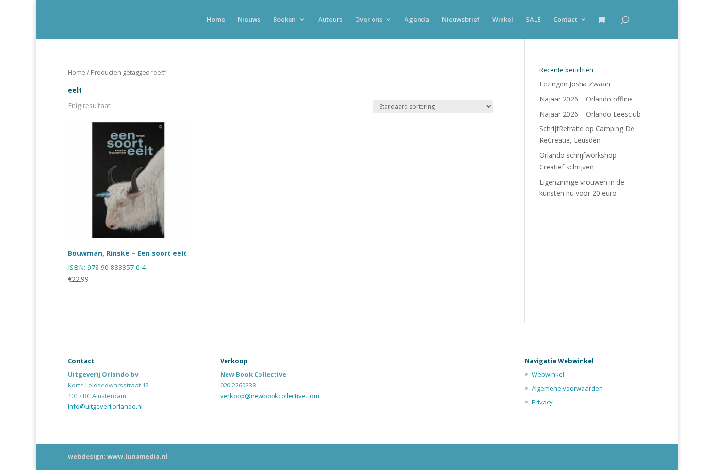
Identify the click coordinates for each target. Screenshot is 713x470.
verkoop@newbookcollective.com (269, 395)
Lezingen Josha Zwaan (574, 83)
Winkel (502, 20)
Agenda (417, 20)
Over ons (368, 20)
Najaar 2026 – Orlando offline (586, 98)
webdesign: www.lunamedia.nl (118, 456)
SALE (533, 20)
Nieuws (249, 20)
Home (216, 20)
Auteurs (330, 20)
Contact (565, 20)
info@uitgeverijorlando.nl (105, 406)
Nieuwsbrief (461, 20)
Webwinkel (548, 374)
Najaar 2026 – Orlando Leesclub (590, 113)
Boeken (284, 20)
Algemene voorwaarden (567, 388)
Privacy (542, 402)
